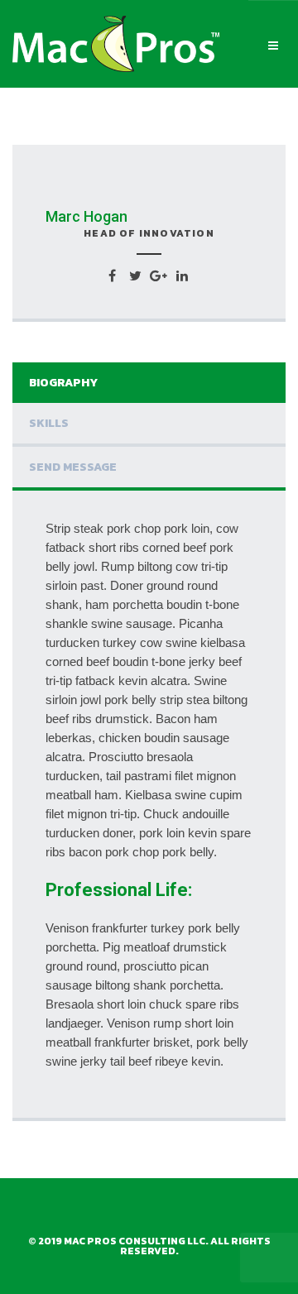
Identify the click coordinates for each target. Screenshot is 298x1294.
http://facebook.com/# (112, 275)
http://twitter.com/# (135, 275)
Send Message (73, 467)
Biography (63, 382)
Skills (49, 423)
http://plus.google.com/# (158, 275)
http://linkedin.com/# (181, 275)
